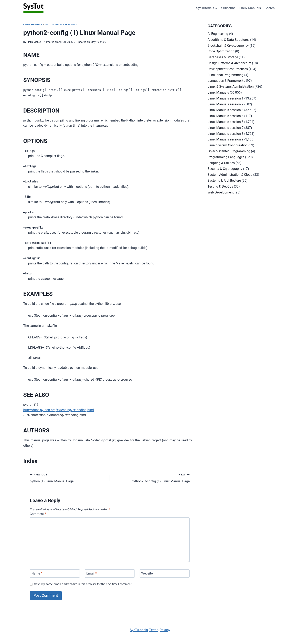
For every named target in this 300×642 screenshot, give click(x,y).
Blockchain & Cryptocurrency (228, 46)
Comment (38, 514)
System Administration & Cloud (230, 175)
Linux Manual (34, 41)
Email (91, 573)
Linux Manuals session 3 (225, 110)
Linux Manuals (250, 8)
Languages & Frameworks (226, 81)
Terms (153, 630)
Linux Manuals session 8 (225, 134)
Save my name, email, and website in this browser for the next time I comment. (83, 584)
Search (270, 8)
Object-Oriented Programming (229, 151)
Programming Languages (226, 157)
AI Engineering (218, 34)
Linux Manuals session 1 (61, 24)
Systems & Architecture (224, 180)
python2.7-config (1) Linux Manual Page (161, 478)
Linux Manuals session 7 (225, 128)
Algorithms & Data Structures (228, 40)
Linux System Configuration (228, 145)
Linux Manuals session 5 (225, 122)
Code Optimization (221, 51)
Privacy (165, 630)
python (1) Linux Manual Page (51, 478)
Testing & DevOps (220, 186)
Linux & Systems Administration (231, 86)
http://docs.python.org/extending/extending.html (58, 410)
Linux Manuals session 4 (225, 116)
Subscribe (228, 8)
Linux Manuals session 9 (225, 139)
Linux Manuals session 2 (225, 104)
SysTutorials (139, 630)
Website (147, 573)
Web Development (221, 192)
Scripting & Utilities (221, 163)
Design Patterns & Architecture (229, 63)
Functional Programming (225, 75)
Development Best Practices (228, 69)
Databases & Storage (223, 57)
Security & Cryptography (225, 169)
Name (36, 573)
